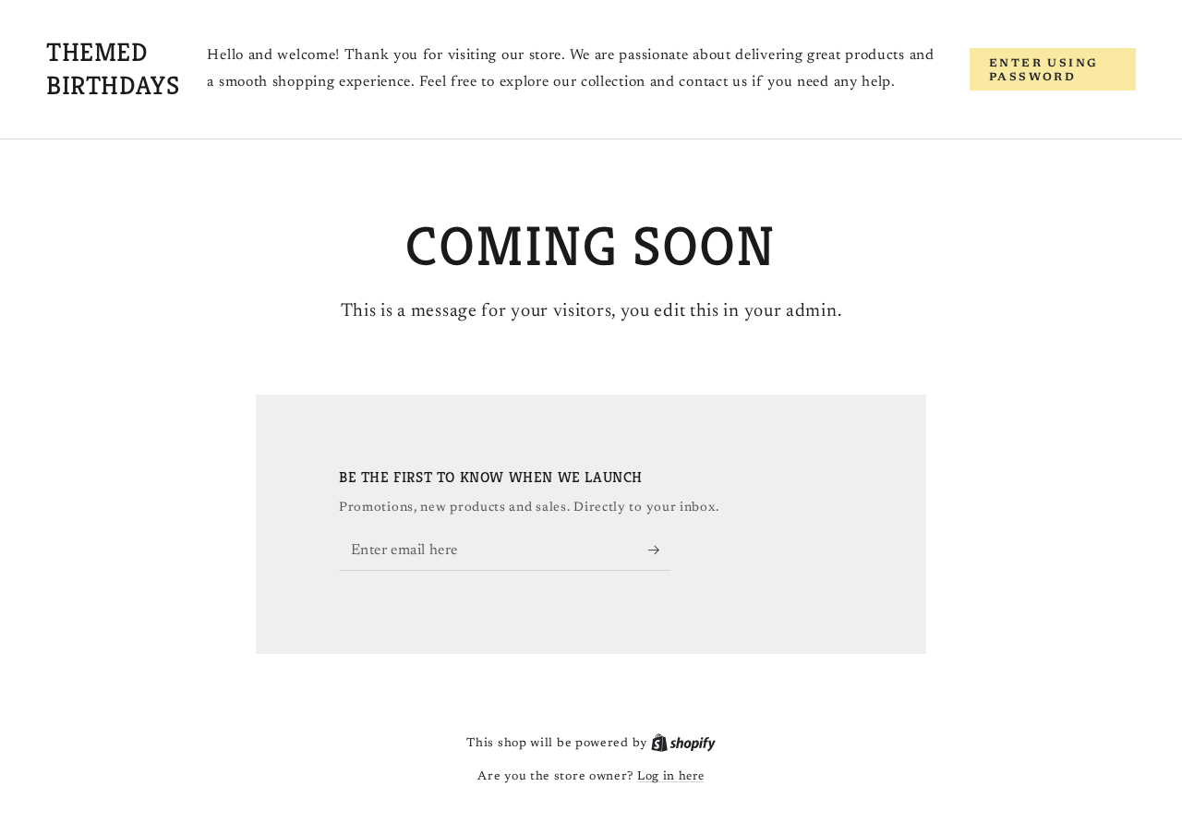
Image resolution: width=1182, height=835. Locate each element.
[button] (1053, 69)
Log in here (671, 776)
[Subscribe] (659, 549)
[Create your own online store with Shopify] (683, 743)
